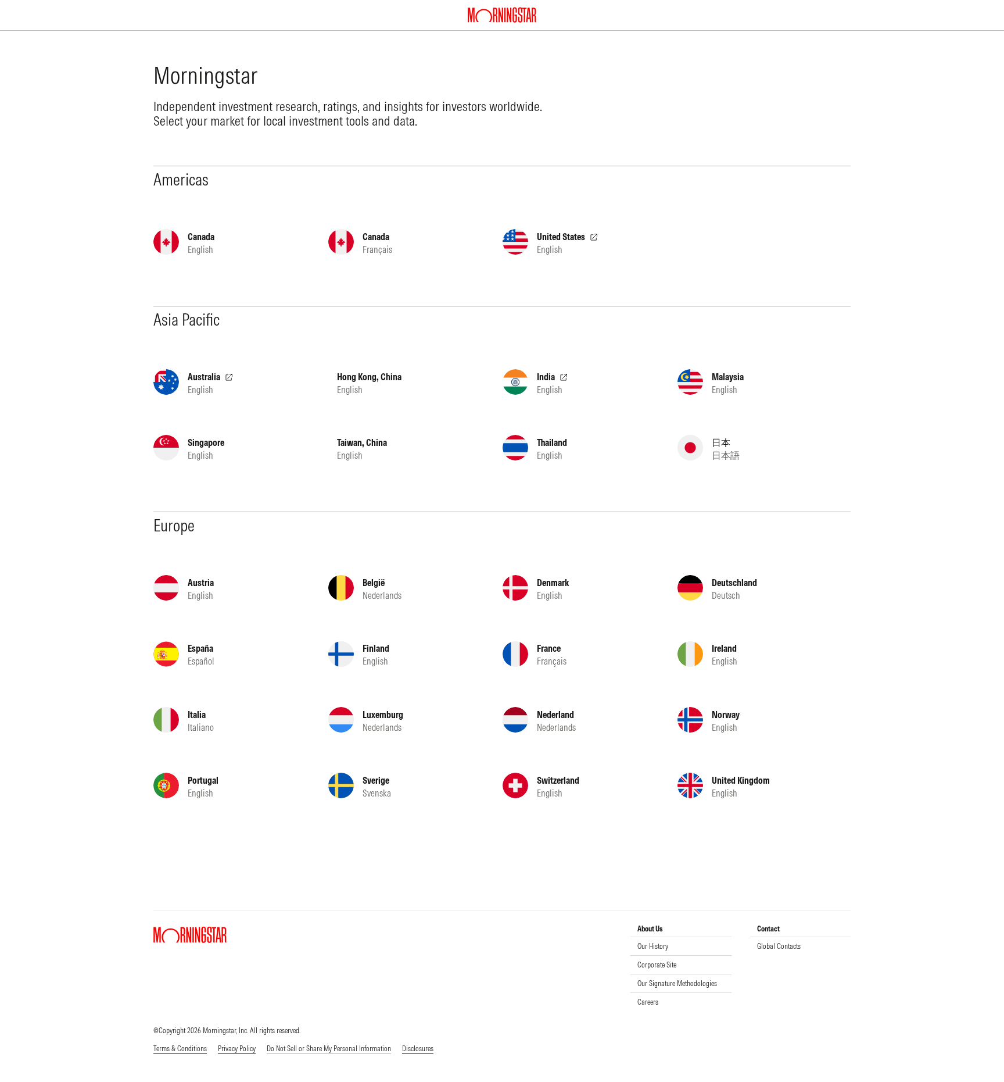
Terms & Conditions (180, 1048)
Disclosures (417, 1048)
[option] (677, 946)
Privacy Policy (237, 1048)
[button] (329, 1049)
